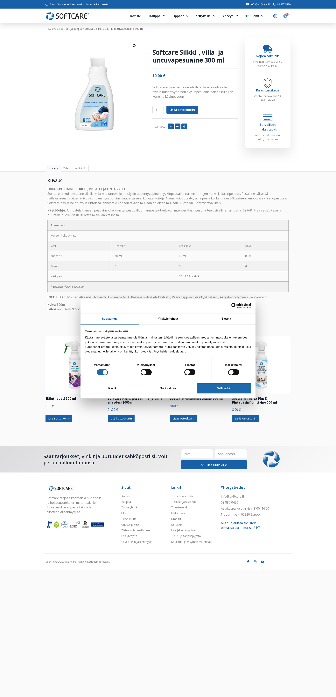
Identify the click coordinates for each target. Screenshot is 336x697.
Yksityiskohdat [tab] (168, 318)
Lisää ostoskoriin (182, 110)
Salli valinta (168, 388)
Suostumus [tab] (110, 318)
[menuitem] (254, 15)
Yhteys (228, 16)
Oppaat (178, 16)
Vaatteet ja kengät (70, 28)
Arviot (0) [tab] (80, 168)
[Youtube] (262, 562)
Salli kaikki (224, 388)
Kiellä (112, 388)
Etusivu (51, 28)
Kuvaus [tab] (53, 168)
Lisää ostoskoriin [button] (59, 418)
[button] (134, 46)
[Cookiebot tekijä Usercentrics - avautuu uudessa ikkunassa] (234, 306)
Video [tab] (66, 168)
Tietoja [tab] (226, 318)
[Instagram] (255, 562)
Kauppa (155, 16)
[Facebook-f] (248, 562)
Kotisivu (136, 16)
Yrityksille (203, 16)
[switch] (146, 372)
